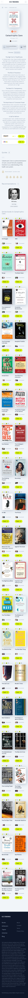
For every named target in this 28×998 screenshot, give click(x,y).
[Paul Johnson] (17, 666)
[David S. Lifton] (4, 700)
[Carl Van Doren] (17, 324)
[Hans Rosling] (4, 427)
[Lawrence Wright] (4, 769)
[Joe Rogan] (3, 722)
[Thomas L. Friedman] (4, 632)
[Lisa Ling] (4, 893)
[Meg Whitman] (4, 654)
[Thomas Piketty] (17, 563)
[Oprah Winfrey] (17, 483)
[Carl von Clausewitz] (4, 495)
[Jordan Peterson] (17, 791)
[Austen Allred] (16, 654)
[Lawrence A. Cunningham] (17, 702)
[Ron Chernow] (17, 803)
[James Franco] (3, 791)
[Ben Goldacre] (17, 837)
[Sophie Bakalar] (4, 380)
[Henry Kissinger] (4, 837)
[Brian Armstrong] (3, 346)
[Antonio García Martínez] (16, 825)
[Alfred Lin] (4, 620)
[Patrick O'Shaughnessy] (17, 722)
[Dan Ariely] (4, 392)
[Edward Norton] (3, 893)
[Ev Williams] (3, 243)
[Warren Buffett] (17, 700)
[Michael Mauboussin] (17, 551)
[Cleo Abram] (17, 243)
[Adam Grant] (3, 483)
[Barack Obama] (16, 483)
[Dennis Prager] (17, 688)
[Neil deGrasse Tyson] (17, 517)
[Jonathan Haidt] (4, 563)
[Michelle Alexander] (17, 734)
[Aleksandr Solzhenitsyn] (17, 769)
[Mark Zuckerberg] (16, 414)
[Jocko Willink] (16, 791)
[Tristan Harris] (3, 586)
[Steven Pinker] (17, 392)
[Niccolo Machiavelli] (17, 495)
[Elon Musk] (3, 517)
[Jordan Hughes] (4, 278)
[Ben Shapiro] (16, 688)
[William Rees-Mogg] (4, 324)
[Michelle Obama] (17, 461)
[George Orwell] (17, 221)
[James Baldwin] (4, 803)
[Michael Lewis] (4, 461)
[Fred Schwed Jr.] (4, 529)
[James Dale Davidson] (4, 326)
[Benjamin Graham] (17, 427)
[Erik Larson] (4, 734)
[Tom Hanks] (4, 825)
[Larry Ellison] (3, 688)
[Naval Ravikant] (4, 243)
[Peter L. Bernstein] (17, 529)
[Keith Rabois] (4, 757)
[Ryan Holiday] (16, 517)
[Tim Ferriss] (4, 312)
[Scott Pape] (17, 449)
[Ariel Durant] (4, 290)
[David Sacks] (4, 688)
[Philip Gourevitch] (4, 871)
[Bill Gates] (3, 278)
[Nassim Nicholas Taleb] (4, 221)
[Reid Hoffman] (4, 517)
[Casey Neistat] (17, 893)
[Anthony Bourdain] (4, 722)
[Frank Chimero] (3, 825)
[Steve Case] (4, 598)
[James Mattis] (17, 825)
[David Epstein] (4, 256)
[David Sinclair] (4, 449)
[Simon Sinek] (17, 620)
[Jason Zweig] (16, 449)
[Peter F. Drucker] (17, 358)
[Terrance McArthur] (17, 346)
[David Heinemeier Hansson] (4, 483)
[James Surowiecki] (17, 598)
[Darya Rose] (4, 414)
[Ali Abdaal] (4, 586)
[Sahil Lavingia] (16, 243)
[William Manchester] (4, 666)
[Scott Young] (3, 414)
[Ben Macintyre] (17, 871)
